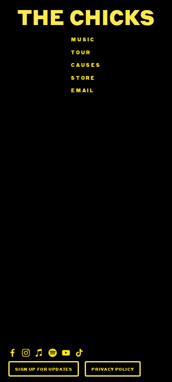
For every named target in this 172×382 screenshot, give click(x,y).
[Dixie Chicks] (12, 353)
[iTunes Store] (39, 353)
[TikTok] (79, 353)
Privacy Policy (112, 369)
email (82, 90)
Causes (86, 65)
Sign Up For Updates (43, 369)
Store (83, 78)
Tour (81, 52)
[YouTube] (66, 353)
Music (83, 39)
